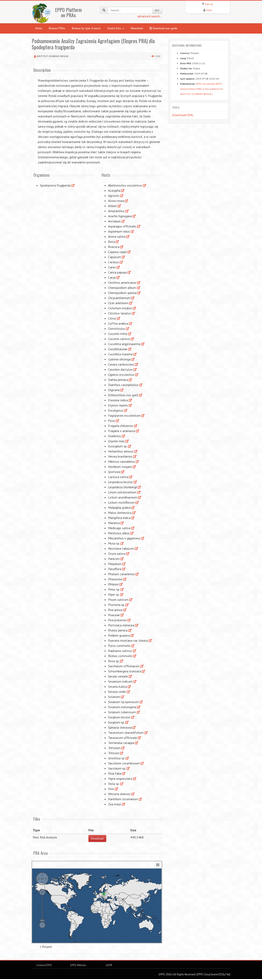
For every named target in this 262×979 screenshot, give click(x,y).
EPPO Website (78, 965)
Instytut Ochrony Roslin (52, 56)
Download (97, 838)
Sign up (209, 4)
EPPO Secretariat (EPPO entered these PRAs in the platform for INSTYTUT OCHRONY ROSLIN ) (201, 89)
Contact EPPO (44, 965)
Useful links (114, 28)
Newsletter (137, 28)
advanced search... (149, 16)
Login (209, 9)
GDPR (108, 965)
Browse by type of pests (86, 28)
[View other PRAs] (73, 185)
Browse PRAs (57, 28)
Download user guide (164, 28)
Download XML (183, 115)
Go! (157, 10)
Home (38, 28)
